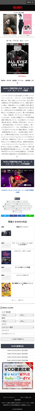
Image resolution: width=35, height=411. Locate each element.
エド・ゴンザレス (12, 201)
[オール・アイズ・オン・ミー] (22, 216)
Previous (1, 25)
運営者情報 (17, 400)
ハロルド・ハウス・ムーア (24, 209)
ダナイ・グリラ (7, 206)
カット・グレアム (23, 201)
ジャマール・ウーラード (23, 204)
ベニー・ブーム (17, 211)
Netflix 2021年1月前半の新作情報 (17, 357)
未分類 (17, 198)
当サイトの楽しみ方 (26, 397)
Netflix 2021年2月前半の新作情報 (17, 350)
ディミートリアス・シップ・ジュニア (22, 206)
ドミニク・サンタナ (10, 209)
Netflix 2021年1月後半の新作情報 (17, 353)
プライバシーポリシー (9, 397)
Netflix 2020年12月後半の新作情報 (17, 360)
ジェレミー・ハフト (11, 204)
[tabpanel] (10, 24)
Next (34, 25)
